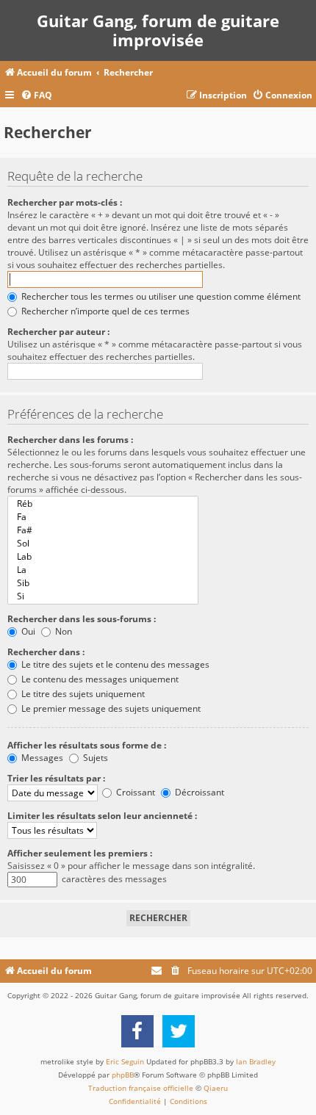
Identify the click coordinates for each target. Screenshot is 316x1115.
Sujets (94, 757)
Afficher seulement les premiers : (79, 853)
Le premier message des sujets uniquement (110, 708)
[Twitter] (178, 1031)
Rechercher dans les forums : (70, 439)
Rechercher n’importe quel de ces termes (104, 311)
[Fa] (103, 517)
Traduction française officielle (140, 1088)
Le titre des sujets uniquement (82, 694)
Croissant (134, 792)
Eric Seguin (125, 1061)
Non (62, 631)
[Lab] (103, 556)
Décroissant (198, 792)
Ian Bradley (256, 1061)
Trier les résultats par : (56, 778)
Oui (27, 631)
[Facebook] (137, 1031)
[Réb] (103, 503)
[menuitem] (36, 96)
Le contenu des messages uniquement (99, 679)
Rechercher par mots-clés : (64, 202)
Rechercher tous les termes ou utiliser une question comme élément (160, 296)
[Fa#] (103, 530)
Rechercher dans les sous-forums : (81, 619)
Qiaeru (216, 1088)
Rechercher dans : (46, 652)
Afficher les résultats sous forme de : (86, 745)
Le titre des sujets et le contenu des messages (114, 664)
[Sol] (103, 543)
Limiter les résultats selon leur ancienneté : (102, 815)
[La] (103, 570)
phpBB (123, 1074)
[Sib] (103, 583)
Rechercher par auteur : (58, 331)
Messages (41, 757)
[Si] (103, 596)
